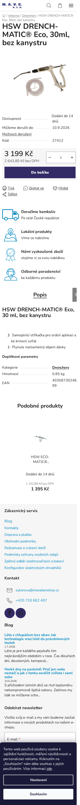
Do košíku (40, 172)
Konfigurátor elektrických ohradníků (32, 567)
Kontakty (11, 528)
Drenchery (60, 367)
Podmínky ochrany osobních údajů (31, 554)
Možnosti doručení (17, 134)
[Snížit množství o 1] (49, 157)
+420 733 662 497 (31, 600)
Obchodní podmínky (20, 541)
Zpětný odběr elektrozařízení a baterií (34, 561)
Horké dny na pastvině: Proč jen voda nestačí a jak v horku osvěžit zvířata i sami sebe (38, 673)
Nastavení (38, 780)
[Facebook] (9, 613)
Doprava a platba (17, 534)
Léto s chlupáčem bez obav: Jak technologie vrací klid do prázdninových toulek (37, 639)
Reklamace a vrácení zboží (25, 548)
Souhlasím (38, 794)
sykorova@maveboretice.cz (37, 590)
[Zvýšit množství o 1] (72, 157)
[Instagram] (21, 613)
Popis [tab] (40, 294)
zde (49, 768)
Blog (8, 521)
